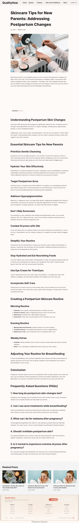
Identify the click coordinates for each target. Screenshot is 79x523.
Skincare (30, 506)
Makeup (30, 511)
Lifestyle (12, 511)
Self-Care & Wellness (53, 2)
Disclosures (66, 511)
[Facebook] (66, 499)
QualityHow (10, 2)
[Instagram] (60, 499)
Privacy (11, 517)
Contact (67, 509)
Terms (6, 517)
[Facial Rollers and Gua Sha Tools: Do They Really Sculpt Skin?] (14, 476)
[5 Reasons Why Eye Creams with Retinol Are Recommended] (39, 476)
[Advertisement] (39, 97)
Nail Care (30, 513)
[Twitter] (70, 499)
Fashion (39, 2)
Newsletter (53, 499)
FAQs (48, 511)
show (21, 110)
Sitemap (66, 513)
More (65, 2)
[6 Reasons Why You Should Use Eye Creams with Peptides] (65, 476)
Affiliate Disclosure (19, 517)
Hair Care (30, 509)
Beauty (31, 2)
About (66, 506)
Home (25, 2)
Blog (48, 509)
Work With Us (48, 513)
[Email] (73, 499)
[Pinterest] (63, 499)
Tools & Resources (48, 506)
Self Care (12, 513)
